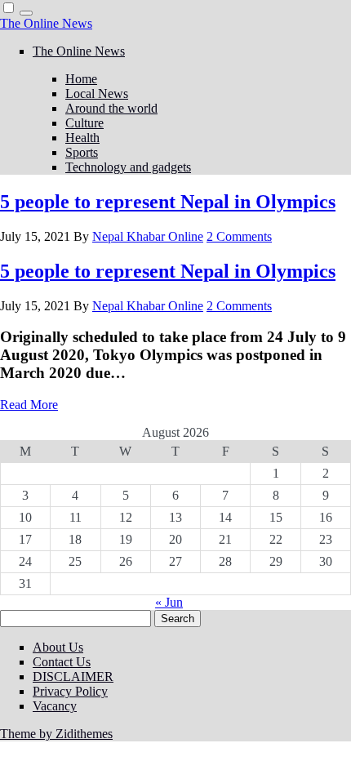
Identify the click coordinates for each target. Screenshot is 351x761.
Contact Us (62, 662)
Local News (96, 93)
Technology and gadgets (128, 167)
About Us (58, 647)
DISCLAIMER (73, 676)
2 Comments (239, 236)
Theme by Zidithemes (56, 734)
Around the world (111, 108)
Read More (29, 405)
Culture (84, 123)
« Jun (169, 602)
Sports (81, 152)
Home (81, 79)
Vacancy (55, 706)
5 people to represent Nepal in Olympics (167, 201)
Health (82, 138)
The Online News (46, 23)
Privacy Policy (70, 691)
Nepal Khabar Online (147, 236)
